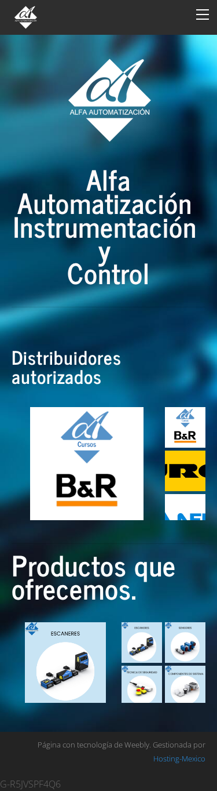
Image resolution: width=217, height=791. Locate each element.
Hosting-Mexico (179, 758)
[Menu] (202, 14)
